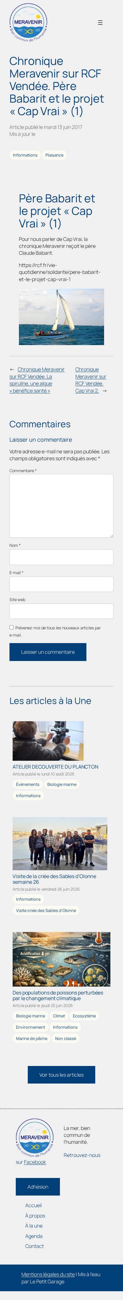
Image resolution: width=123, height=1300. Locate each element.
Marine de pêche (31, 1038)
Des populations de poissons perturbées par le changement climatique (58, 995)
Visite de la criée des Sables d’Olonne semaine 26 (54, 879)
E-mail (16, 572)
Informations (25, 155)
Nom (14, 545)
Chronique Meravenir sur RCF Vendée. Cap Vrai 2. (90, 380)
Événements (27, 784)
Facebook (35, 1162)
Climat (59, 1016)
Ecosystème (84, 1016)
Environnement (30, 1027)
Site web (17, 599)
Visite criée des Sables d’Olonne (46, 910)
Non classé (65, 1038)
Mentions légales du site (48, 1274)
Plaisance (54, 155)
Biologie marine (61, 784)
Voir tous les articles (61, 1074)
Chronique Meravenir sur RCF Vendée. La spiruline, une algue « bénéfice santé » (37, 380)
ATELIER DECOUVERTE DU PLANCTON (55, 767)
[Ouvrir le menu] (100, 22)
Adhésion (37, 1186)
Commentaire (23, 470)
